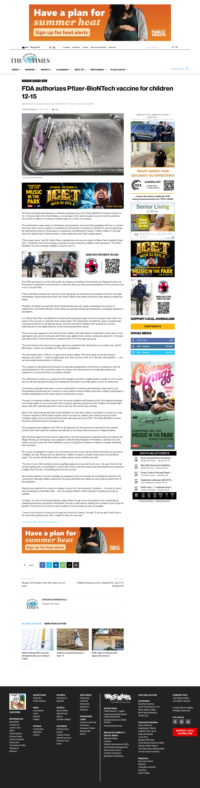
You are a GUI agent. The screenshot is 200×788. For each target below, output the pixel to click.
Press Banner (144, 743)
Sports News (62, 710)
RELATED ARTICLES (31, 623)
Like (171, 340)
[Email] (69, 565)
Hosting (107, 741)
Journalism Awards (181, 701)
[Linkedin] (56, 565)
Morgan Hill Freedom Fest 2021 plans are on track (43, 584)
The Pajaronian (145, 748)
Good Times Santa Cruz (149, 707)
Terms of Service (16, 739)
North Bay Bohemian (147, 712)
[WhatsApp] (63, 565)
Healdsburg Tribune (147, 728)
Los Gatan (143, 737)
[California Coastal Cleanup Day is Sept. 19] (73, 639)
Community (38, 729)
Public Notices (39, 701)
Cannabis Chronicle (147, 767)
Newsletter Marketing (113, 756)
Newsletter (14, 722)
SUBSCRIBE (14, 712)
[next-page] (28, 664)
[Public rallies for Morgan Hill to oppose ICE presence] (108, 639)
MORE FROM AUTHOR (55, 623)
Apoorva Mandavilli (30, 109)
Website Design (111, 738)
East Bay (142, 770)
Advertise (37, 698)
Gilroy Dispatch (145, 725)
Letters (36, 735)
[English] (51, 47)
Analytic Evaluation (112, 753)
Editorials (37, 732)
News (44, 81)
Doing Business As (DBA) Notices (115, 721)
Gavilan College (63, 719)
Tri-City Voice (144, 751)
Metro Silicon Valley (147, 710)
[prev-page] (23, 664)
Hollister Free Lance (147, 731)
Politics (36, 719)
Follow (169, 346)
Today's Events (63, 735)
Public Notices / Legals (114, 711)
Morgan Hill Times (146, 740)
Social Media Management (116, 747)
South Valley (143, 773)
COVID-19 (36, 81)
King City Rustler (145, 734)
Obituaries (84, 698)
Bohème (142, 764)
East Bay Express (146, 704)
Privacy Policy (15, 736)
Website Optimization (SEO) (116, 744)
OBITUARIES (86, 695)
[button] (180, 69)
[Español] (54, 47)
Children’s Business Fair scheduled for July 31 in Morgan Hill (100, 584)
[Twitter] (49, 565)
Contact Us (14, 725)
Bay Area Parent (145, 761)
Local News (27, 81)
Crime (35, 713)
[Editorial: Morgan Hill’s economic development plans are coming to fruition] (38, 639)
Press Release (15, 733)
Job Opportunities (181, 698)
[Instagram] (176, 47)
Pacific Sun (143, 715)
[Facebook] (173, 47)
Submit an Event (64, 738)
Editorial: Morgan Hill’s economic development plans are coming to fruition (35, 656)
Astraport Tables (87, 728)
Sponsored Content (112, 750)
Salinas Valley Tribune (148, 746)
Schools (36, 716)
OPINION (37, 726)
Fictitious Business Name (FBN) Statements (115, 715)
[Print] (76, 565)
